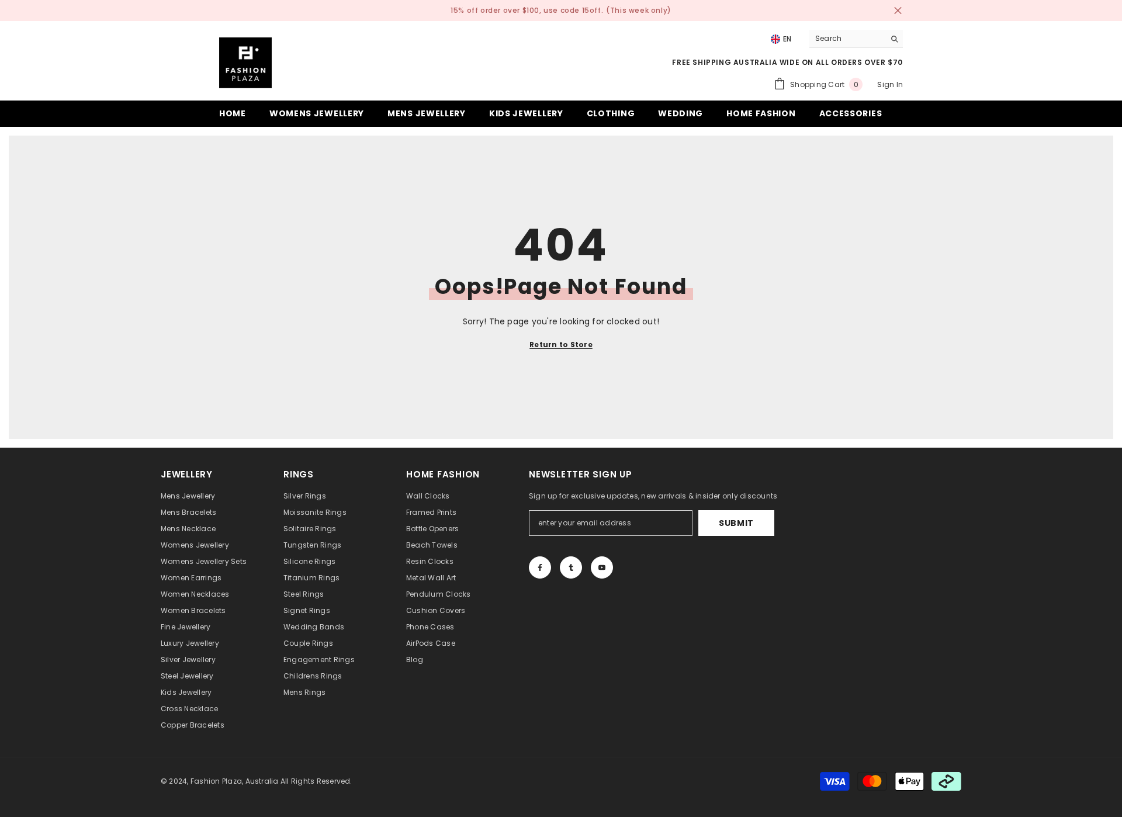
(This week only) (638, 10)
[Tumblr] (571, 567)
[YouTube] (602, 567)
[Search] (856, 39)
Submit (736, 523)
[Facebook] (540, 567)
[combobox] (847, 38)
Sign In (890, 84)
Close (898, 11)
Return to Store (561, 344)
